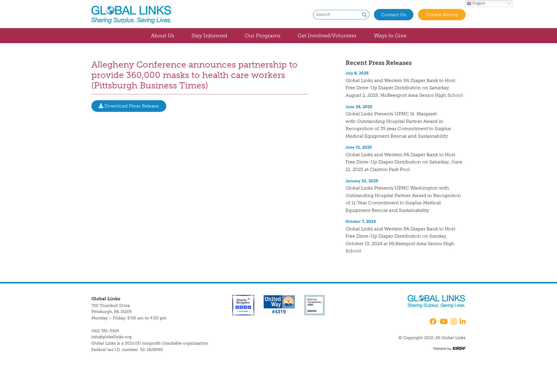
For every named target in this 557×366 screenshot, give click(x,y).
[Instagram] (454, 322)
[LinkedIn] (463, 322)
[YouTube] (444, 322)
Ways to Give (390, 35)
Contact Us (393, 14)
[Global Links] (131, 14)
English (478, 3)
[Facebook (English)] (432, 322)
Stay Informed (209, 35)
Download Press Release (131, 106)
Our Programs (262, 35)
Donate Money (441, 14)
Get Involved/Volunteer (327, 35)
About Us (162, 35)
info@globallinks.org (111, 336)
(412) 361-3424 (105, 330)
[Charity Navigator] (243, 304)
